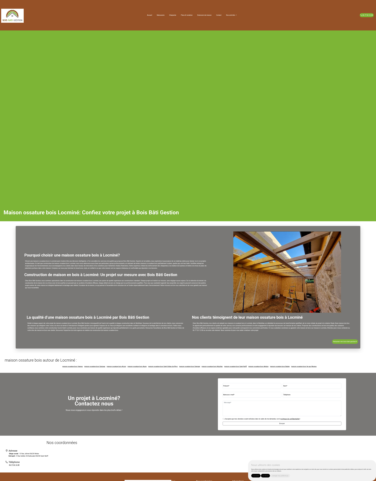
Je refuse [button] (265, 475)
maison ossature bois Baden (280, 366)
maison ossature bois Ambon (258, 366)
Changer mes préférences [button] (280, 475)
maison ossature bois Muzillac (212, 366)
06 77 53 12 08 (367, 15)
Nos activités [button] (231, 15)
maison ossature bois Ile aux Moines (304, 366)
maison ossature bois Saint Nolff (235, 366)
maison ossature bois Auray (137, 366)
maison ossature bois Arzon (116, 366)
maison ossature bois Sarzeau (94, 366)
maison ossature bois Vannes (72, 366)
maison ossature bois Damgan (189, 366)
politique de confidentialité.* (290, 419)
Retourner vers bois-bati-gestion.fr (345, 341)
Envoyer (282, 423)
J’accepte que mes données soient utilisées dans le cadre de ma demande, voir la (262, 419)
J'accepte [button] (256, 475)
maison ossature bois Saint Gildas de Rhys (163, 366)
